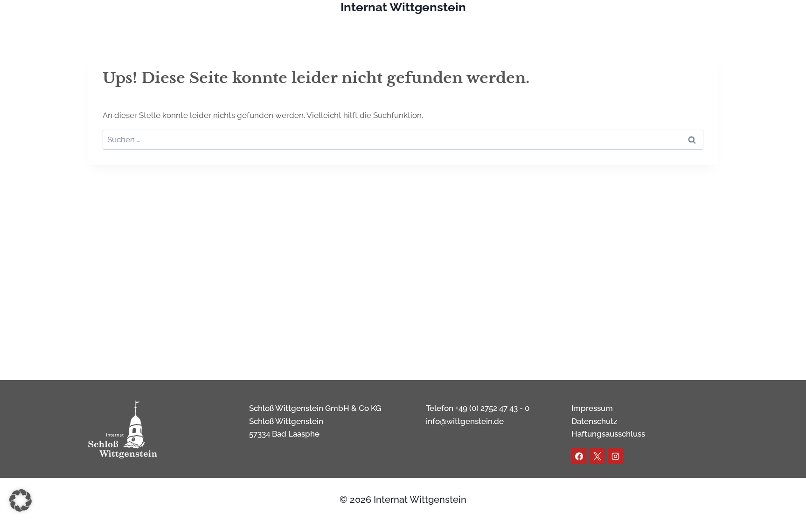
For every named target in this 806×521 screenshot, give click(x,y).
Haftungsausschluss (608, 433)
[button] (20, 500)
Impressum (592, 408)
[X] (597, 456)
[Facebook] (579, 456)
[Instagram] (616, 456)
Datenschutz (594, 421)
